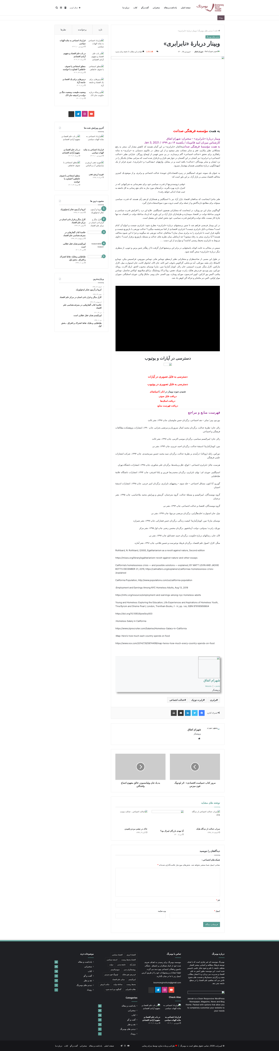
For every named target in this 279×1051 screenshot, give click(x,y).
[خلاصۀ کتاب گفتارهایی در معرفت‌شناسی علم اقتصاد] (96, 235)
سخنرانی (156, 8)
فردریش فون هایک (129, 974)
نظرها (63, 29)
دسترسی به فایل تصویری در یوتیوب (167, 384)
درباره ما (125, 8)
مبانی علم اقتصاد (118, 979)
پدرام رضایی (147, 1046)
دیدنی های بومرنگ (205, 31)
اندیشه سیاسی (112, 960)
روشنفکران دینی (130, 969)
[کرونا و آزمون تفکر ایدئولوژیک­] (96, 212)
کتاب (135, 8)
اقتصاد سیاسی (117, 955)
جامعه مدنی (121, 964)
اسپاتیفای (154, 391)
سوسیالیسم (115, 969)
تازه (100, 29)
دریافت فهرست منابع (168, 405)
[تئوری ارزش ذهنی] (93, 166)
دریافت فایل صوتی (168, 396)
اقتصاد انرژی (131, 955)
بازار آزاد (133, 964)
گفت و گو (145, 8)
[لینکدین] (188, 713)
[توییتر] (195, 713)
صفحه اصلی (186, 8)
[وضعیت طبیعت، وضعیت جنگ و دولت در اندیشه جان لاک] (96, 96)
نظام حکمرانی (130, 989)
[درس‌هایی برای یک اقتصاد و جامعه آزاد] (96, 83)
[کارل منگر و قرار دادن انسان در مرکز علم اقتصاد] (96, 223)
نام (218, 900)
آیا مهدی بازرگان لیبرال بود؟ (172, 831)
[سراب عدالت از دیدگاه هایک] (204, 818)
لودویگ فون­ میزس (111, 974)
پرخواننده (82, 29)
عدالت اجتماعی (176, 699)
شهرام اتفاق (198, 51)
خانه (216, 31)
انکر (162, 391)
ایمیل (217, 911)
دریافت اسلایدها (167, 401)
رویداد (133, 1034)
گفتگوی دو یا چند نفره (113, 989)
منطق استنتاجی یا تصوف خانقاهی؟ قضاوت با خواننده (69, 178)
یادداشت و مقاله (170, 8)
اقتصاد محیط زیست (128, 960)
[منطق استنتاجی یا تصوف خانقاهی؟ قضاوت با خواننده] (96, 70)
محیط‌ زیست (131, 984)
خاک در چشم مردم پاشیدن (136, 829)
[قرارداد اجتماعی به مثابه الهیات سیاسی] (96, 44)
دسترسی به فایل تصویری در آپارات (167, 376)
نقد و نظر (131, 1024)
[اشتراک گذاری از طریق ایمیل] (181, 713)
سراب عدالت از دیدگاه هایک (208, 829)
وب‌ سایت (162, 911)
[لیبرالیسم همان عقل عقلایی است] (96, 247)
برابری (213, 699)
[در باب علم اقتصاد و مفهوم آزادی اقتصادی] (96, 57)
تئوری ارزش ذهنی (96, 174)
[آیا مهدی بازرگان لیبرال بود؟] (168, 819)
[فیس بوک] (202, 713)
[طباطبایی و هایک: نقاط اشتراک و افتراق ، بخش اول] (96, 259)
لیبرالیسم (132, 979)
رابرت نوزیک (197, 699)
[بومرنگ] (210, 7)
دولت (111, 964)
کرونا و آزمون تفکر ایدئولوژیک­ (73, 209)
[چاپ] (174, 713)
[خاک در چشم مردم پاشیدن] (131, 818)
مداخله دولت (117, 984)
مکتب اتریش (104, 984)
